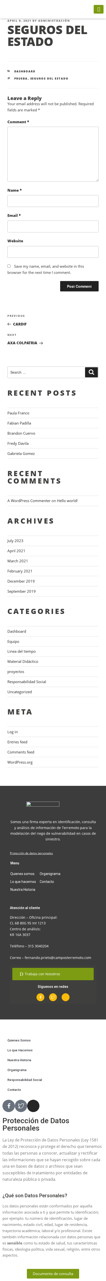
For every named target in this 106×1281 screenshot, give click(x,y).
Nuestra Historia (22, 890)
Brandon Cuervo (21, 433)
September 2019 (21, 591)
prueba (21, 78)
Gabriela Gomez (21, 453)
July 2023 (15, 540)
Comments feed (20, 752)
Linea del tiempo (21, 651)
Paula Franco (18, 412)
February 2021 (20, 571)
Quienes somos (22, 874)
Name (14, 190)
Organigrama (50, 874)
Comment (18, 121)
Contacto (47, 882)
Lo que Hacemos (20, 1050)
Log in (12, 731)
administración (54, 20)
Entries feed (17, 741)
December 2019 (21, 581)
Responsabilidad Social (26, 681)
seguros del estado (49, 78)
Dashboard (25, 71)
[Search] (91, 372)
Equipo (13, 641)
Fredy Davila (18, 443)
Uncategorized (19, 691)
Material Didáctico (22, 661)
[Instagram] (66, 997)
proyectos (15, 671)
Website (15, 240)
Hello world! (67, 500)
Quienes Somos (19, 1040)
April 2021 (16, 550)
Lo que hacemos (23, 882)
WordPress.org (20, 762)
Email (14, 215)
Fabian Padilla (19, 423)
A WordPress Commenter (29, 500)
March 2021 (17, 560)
